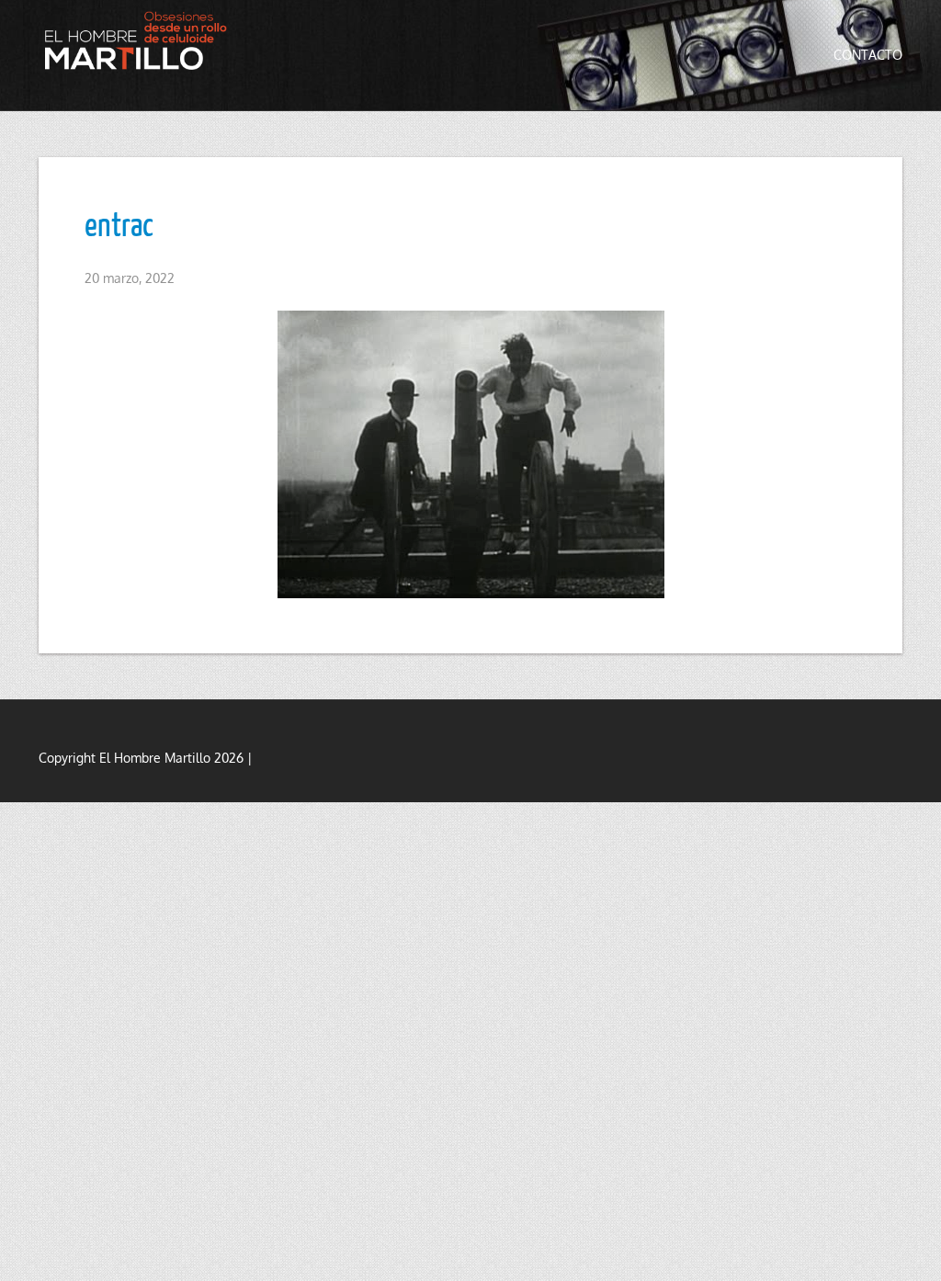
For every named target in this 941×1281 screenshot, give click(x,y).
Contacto (867, 54)
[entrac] (470, 454)
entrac (119, 223)
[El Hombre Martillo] (139, 40)
